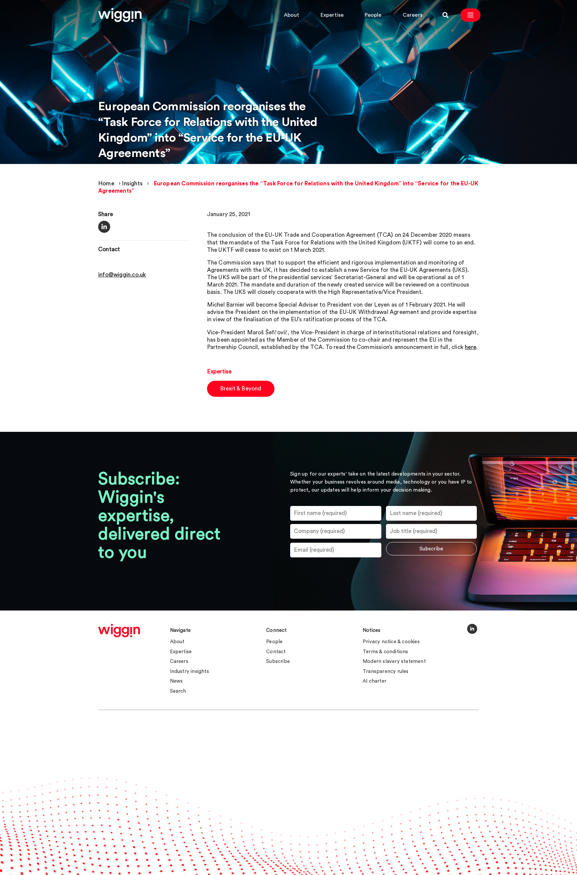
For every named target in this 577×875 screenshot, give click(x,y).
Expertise (332, 15)
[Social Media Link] (472, 629)
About (292, 15)
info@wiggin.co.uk (122, 275)
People (373, 15)
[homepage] (119, 630)
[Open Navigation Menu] (470, 15)
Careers (412, 15)
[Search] (445, 15)
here (470, 347)
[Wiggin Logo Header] (120, 15)
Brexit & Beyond (240, 388)
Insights (132, 183)
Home (106, 183)
